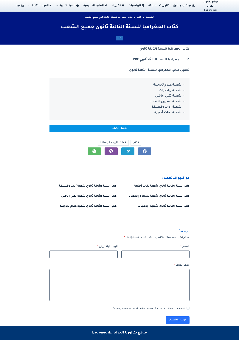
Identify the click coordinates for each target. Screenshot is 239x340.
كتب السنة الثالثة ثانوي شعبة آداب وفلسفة (88, 186)
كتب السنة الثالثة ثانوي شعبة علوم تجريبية (88, 206)
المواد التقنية (40, 5)
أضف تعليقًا (182, 265)
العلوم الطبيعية (93, 5)
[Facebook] (144, 151)
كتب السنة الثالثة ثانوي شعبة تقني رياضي (89, 196)
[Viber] (111, 151)
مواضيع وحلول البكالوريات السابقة (170, 5)
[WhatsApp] (94, 151)
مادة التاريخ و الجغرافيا (113, 142)
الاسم (185, 246)
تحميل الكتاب (120, 128)
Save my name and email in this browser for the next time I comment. (148, 309)
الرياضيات (135, 5)
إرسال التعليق (177, 320)
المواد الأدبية (67, 5)
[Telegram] (127, 151)
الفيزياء (116, 5)
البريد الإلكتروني (107, 246)
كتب (119, 38)
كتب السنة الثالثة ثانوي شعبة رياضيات (164, 206)
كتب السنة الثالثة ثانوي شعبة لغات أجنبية (162, 186)
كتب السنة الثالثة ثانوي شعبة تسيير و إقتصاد (159, 196)
